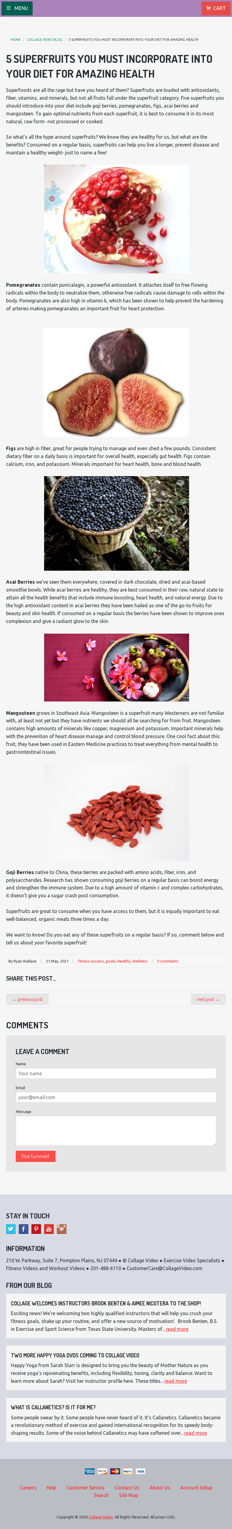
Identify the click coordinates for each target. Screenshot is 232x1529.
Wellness (140, 961)
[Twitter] (11, 1229)
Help (51, 1487)
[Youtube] (49, 1229)
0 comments (168, 961)
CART (219, 8)
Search (101, 1495)
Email (20, 1087)
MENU (20, 8)
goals (110, 961)
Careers (28, 1487)
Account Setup (196, 1487)
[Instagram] (61, 1229)
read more (177, 1329)
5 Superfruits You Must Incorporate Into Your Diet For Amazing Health (133, 39)
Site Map (128, 1495)
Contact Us (127, 1487)
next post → (208, 999)
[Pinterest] (36, 1229)
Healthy (123, 961)
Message (23, 1111)
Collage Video (101, 1517)
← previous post (27, 999)
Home (16, 39)
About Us (160, 1487)
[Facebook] (23, 1229)
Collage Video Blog (45, 39)
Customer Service (85, 1487)
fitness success (91, 961)
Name (21, 1064)
